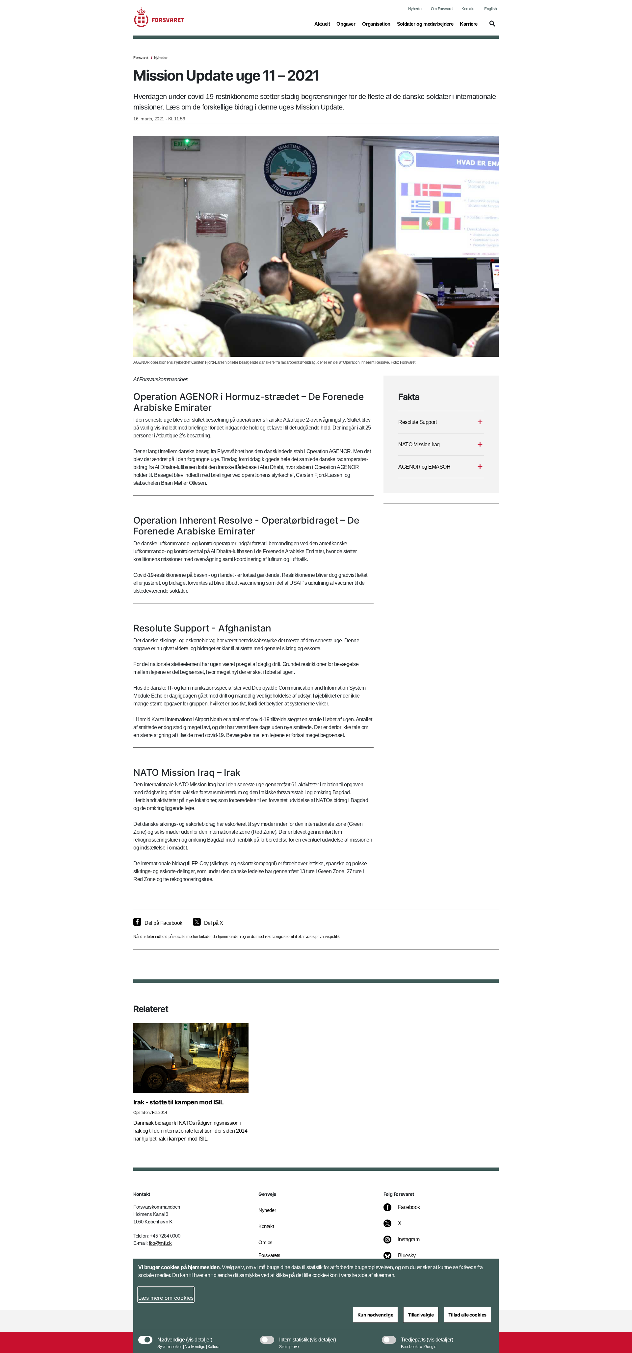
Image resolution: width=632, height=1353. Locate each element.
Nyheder (415, 9)
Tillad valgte (421, 1314)
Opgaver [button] (345, 24)
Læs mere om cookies (166, 1297)
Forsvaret (140, 58)
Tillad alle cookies (467, 1314)
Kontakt (467, 9)
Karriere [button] (469, 24)
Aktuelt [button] (322, 24)
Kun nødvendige (375, 1314)
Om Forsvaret (442, 9)
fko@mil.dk (160, 1243)
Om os (265, 1242)
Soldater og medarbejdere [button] (425, 24)
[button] (491, 26)
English (490, 9)
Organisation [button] (376, 24)
